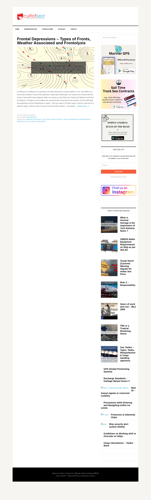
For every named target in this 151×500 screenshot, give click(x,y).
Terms (62, 473)
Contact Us (69, 473)
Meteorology (32, 117)
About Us (55, 473)
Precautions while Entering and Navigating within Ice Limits (116, 405)
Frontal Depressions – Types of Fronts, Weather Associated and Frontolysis (54, 41)
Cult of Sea (31, 16)
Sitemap (77, 473)
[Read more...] (83, 106)
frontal (59, 119)
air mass (30, 119)
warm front (40, 121)
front (53, 119)
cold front (46, 119)
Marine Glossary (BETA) (90, 473)
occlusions (31, 121)
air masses (37, 119)
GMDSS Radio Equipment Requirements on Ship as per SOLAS (127, 244)
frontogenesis (84, 119)
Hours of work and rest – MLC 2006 (128, 307)
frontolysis (21, 121)
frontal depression (70, 119)
